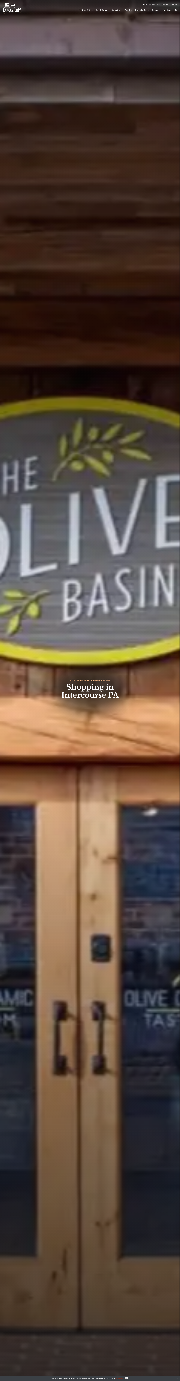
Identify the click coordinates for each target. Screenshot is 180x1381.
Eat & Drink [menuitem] (101, 10)
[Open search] (176, 10)
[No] (178, 1378)
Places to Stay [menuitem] (141, 10)
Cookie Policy (120, 1378)
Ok (126, 1378)
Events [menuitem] (155, 10)
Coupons (152, 4)
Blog (158, 4)
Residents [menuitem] (167, 10)
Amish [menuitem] (127, 10)
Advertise (165, 4)
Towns (145, 4)
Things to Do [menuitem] (86, 10)
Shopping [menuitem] (116, 10)
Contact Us (173, 4)
